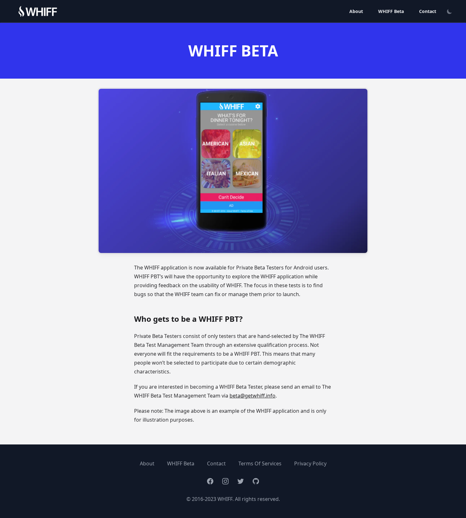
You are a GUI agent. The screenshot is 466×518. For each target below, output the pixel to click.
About (356, 11)
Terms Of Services (260, 463)
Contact (427, 11)
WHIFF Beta (391, 11)
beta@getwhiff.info (252, 395)
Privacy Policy (310, 463)
